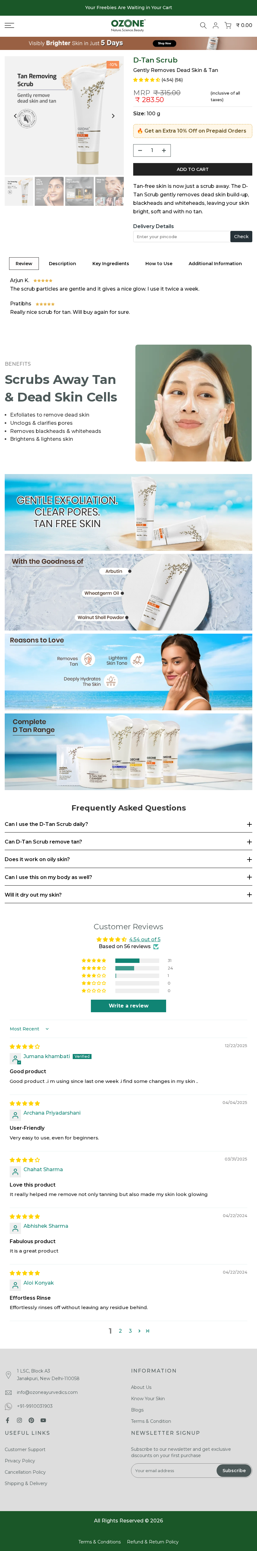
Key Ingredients (110, 263)
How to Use (158, 263)
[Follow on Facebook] (7, 1420)
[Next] (113, 116)
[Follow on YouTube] (43, 1420)
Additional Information (215, 263)
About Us (141, 1387)
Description (62, 263)
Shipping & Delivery (26, 1483)
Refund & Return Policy (153, 1542)
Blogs (137, 1410)
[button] (147, 80)
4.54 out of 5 (144, 939)
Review (24, 263)
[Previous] (15, 116)
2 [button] (120, 1331)
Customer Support (25, 1449)
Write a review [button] (129, 1006)
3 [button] (130, 1331)
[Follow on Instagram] (19, 1420)
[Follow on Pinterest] (31, 1420)
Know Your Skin (148, 1398)
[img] (25, 1047)
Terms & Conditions (99, 1542)
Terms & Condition (151, 1421)
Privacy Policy (20, 1461)
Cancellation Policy (25, 1472)
